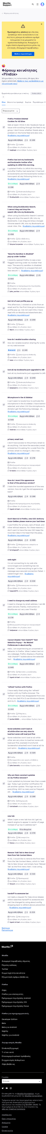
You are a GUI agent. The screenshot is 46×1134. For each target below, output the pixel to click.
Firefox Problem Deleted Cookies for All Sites (18, 120)
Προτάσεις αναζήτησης (27, 672)
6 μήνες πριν (35, 509)
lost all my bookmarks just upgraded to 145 (26, 370)
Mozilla (7, 947)
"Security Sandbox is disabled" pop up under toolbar (21, 255)
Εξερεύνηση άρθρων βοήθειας (15, 977)
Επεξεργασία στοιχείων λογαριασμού (25, 465)
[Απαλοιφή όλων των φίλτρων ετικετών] (3, 96)
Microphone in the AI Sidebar (20, 397)
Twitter (5, 969)
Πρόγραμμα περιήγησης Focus (15, 1006)
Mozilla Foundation (25, 1094)
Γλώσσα (5, 1077)
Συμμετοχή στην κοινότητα (13, 973)
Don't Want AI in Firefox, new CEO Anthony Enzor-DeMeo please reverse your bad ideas (26, 520)
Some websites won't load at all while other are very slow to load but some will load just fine (21, 731)
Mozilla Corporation (33, 1096)
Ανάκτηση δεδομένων (26, 192)
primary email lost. (16, 439)
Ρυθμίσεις (22, 714)
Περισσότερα (38, 102)
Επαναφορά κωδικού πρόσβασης (16, 1056)
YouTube (7, 1088)
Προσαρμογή (23, 878)
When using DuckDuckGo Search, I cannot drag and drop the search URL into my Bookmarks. (22, 209)
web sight (12, 560)
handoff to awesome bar (18, 893)
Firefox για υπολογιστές (12, 994)
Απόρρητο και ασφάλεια (28, 545)
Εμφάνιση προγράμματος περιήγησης (25, 504)
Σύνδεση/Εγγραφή (10, 1048)
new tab (11, 816)
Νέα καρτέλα (23, 837)
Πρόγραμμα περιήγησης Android (16, 998)
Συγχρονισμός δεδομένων (13, 1060)
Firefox (12, 145)
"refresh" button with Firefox (20, 687)
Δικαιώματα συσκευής (27, 355)
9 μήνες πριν (32, 150)
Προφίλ (21, 324)
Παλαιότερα (7, 930)
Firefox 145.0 (36, 93)
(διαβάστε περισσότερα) (18, 135)
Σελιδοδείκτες (24, 239)
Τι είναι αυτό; (8, 1052)
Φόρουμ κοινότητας (11, 13)
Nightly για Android (10, 1035)
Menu (37, 4)
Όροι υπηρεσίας (9, 1119)
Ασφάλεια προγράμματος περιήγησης (25, 286)
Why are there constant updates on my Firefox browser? (21, 776)
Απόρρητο (6, 1123)
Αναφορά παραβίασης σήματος (16, 961)
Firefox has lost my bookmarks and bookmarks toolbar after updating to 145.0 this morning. (21, 162)
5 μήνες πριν (39, 244)
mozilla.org (7, 1115)
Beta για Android (9, 1027)
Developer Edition (9, 1019)
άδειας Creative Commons (13, 1109)
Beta (4, 1023)
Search (33, 4)
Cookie (21, 145)
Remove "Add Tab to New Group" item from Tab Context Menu (21, 854)
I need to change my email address (22, 601)
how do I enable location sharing (22, 339)
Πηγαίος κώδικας (9, 965)
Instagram (11, 1088)
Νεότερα (6, 928)
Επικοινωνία (7, 1131)
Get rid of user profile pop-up (20, 301)
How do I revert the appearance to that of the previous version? (21, 481)
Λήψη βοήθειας (8, 1064)
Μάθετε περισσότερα (23, 54)
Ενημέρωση (22, 801)
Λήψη (4, 990)
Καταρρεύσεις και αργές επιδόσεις (24, 760)
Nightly (5, 1031)
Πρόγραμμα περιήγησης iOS (14, 1002)
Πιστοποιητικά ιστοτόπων (28, 585)
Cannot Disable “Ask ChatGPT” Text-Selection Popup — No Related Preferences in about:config (23, 642)
